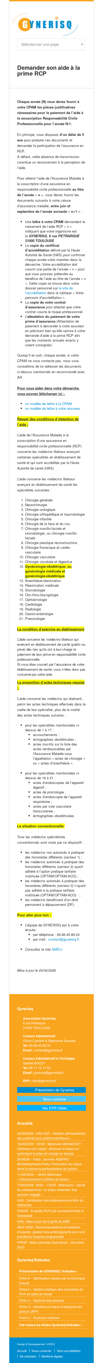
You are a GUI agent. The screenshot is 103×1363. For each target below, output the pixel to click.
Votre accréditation (69, 1351)
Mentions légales (52, 1356)
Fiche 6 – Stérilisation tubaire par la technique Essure (52, 1280)
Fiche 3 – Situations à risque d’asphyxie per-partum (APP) (51, 1308)
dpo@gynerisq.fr (44, 1080)
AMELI (57, 949)
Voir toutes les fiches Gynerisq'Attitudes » (50, 1324)
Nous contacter (42, 1351)
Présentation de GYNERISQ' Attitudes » (48, 1271)
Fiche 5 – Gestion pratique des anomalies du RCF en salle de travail (51, 1291)
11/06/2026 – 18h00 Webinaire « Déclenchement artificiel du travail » (44, 1176)
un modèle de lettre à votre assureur (52, 408)
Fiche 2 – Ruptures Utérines (39, 1317)
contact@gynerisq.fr (63, 939)
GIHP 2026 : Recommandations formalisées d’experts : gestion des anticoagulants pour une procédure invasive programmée (51, 1232)
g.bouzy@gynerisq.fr (49, 1072)
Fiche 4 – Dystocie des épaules (41, 1300)
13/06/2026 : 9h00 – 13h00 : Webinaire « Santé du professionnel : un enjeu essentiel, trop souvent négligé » (51, 1190)
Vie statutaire (28, 1356)
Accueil (21, 1351)
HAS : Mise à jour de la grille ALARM (43, 1221)
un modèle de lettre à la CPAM (48, 403)
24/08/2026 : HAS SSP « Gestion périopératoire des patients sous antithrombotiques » (51, 1135)
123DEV (50, 1344)
